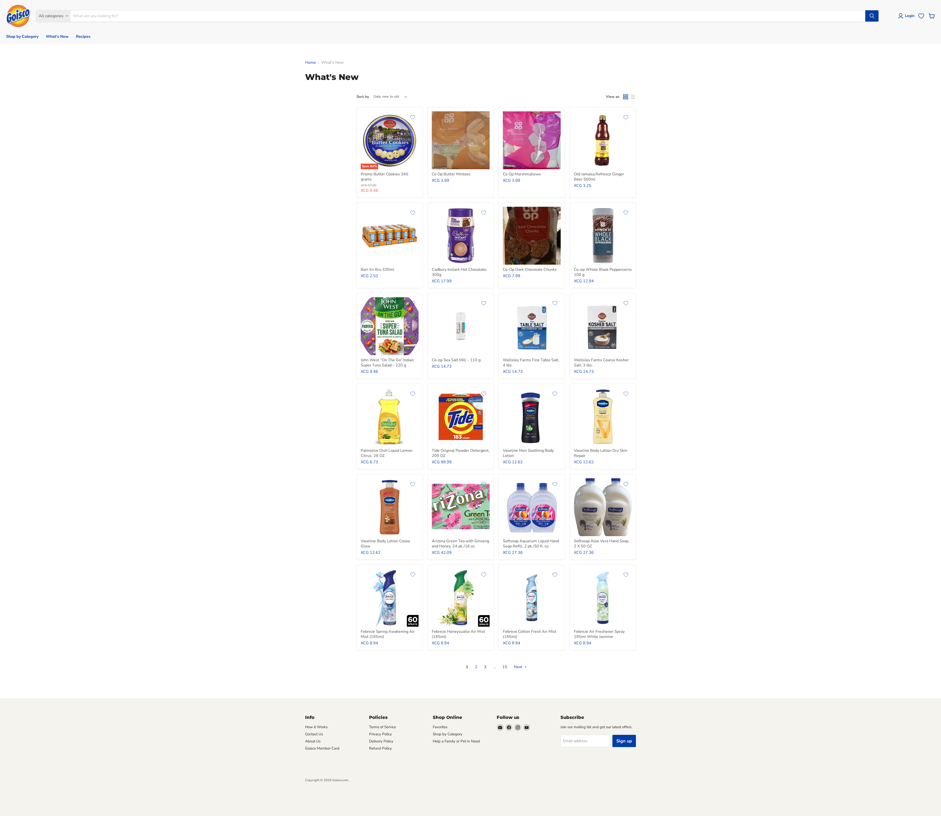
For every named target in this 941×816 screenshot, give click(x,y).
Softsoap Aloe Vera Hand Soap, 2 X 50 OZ (601, 543)
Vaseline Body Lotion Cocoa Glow (385, 543)
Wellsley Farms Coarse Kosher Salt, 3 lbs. (601, 362)
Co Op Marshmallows (522, 174)
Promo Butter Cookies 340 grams (384, 176)
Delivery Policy (381, 741)
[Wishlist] (921, 16)
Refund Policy (380, 748)
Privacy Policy (380, 734)
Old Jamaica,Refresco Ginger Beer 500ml (599, 176)
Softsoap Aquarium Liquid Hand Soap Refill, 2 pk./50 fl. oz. (531, 543)
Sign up (624, 741)
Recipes (83, 36)
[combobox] (467, 16)
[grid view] (625, 96)
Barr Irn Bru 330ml (377, 269)
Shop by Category (22, 36)
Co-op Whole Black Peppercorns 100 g (603, 272)
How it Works (316, 727)
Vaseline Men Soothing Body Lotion (528, 453)
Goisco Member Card (322, 748)
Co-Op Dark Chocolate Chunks (530, 269)
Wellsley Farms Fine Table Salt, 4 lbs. (531, 362)
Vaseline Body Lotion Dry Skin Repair (600, 453)
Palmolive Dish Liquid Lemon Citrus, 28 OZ (386, 453)
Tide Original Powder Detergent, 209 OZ (461, 453)
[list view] (632, 96)
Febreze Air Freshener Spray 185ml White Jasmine (599, 634)
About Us (313, 741)
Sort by (363, 97)
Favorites (440, 727)
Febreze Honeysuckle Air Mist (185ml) (458, 634)
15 (504, 667)
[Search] (872, 16)
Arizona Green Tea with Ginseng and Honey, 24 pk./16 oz (460, 543)
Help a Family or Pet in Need (456, 741)
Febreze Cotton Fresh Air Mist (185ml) (529, 634)
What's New (57, 36)
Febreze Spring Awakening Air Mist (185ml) (388, 634)
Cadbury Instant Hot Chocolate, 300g (459, 272)
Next (518, 667)
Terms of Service (382, 727)
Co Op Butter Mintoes (451, 174)
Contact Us (314, 734)
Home (310, 62)
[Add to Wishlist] (413, 117)
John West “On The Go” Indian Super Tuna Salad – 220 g (387, 362)
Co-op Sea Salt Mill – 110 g (456, 360)
